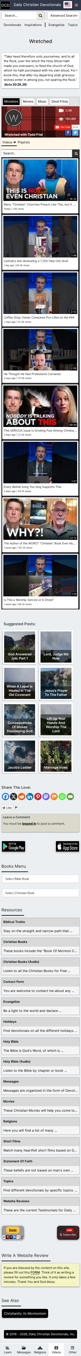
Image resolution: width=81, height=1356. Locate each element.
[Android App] (13, 846)
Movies (28, 101)
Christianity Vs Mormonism (25, 1313)
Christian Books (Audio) (21, 962)
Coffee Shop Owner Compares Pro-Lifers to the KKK (39, 317)
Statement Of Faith (17, 1161)
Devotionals (12, 25)
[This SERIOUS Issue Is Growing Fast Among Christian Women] (40, 406)
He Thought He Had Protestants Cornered (32, 374)
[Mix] (54, 796)
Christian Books (15, 942)
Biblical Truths (14, 922)
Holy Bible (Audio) (17, 1061)
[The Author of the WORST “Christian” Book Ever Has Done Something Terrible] (40, 519)
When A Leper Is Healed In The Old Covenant (20, 690)
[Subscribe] (68, 1233)
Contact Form (13, 982)
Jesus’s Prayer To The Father (56, 692)
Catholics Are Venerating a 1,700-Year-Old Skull (36, 261)
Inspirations (33, 25)
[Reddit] (21, 796)
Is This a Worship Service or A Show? (29, 600)
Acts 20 (10, 84)
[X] (13, 796)
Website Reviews (16, 1201)
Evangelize (57, 25)
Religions (10, 1121)
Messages (11, 1081)
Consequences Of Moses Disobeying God (19, 727)
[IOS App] (67, 846)
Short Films (59, 101)
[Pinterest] (38, 796)
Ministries (11, 101)
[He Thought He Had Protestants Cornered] (40, 349)
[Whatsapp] (62, 796)
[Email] (70, 796)
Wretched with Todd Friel (24, 135)
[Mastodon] (46, 796)
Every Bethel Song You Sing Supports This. (33, 487)
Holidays (9, 1022)
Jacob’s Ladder (20, 767)
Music (42, 101)
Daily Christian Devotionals (37, 4)
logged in (29, 824)
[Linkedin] (29, 796)
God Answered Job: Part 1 (20, 656)
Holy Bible (10, 1041)
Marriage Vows (56, 767)
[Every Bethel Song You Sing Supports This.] (40, 462)
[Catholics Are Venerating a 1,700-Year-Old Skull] (40, 236)
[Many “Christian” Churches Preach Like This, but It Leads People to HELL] (40, 180)
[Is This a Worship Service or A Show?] (40, 575)
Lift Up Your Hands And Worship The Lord (56, 724)
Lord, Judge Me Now (56, 656)
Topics (73, 25)
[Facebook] (5, 796)
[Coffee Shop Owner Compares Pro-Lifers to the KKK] (40, 293)
